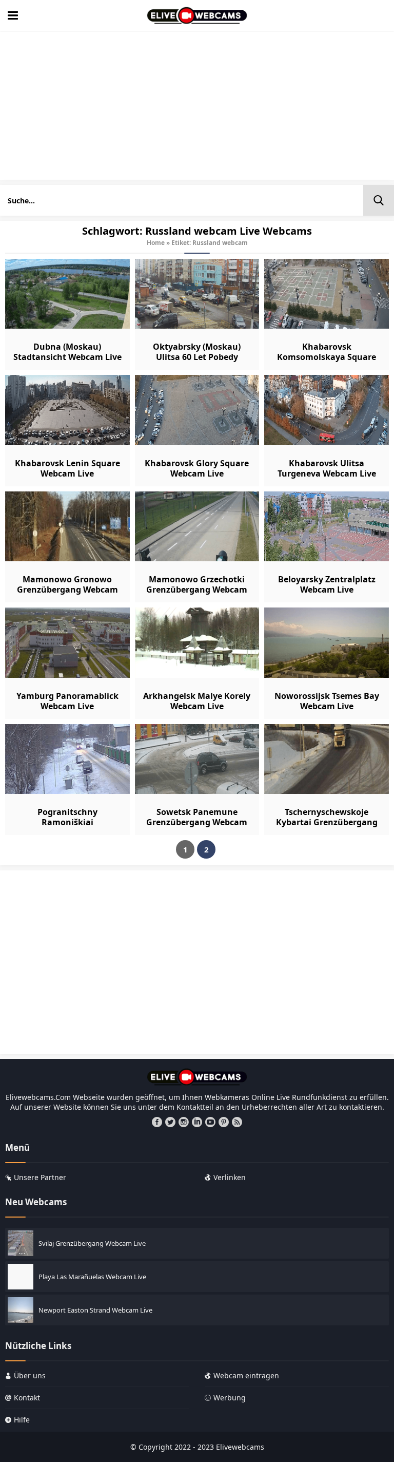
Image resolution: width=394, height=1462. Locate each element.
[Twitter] (170, 1122)
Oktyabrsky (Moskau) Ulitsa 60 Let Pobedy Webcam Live (197, 356)
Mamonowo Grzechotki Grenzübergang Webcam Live (196, 589)
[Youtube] (210, 1122)
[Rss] (237, 1122)
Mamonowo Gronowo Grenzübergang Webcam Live (67, 589)
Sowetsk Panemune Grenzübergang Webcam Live (196, 822)
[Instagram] (184, 1122)
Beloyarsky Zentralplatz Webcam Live (327, 584)
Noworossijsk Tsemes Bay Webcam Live (326, 701)
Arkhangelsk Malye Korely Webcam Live (196, 701)
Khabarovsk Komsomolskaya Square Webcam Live (326, 356)
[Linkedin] (197, 1122)
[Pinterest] (224, 1122)
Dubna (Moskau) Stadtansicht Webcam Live (67, 351)
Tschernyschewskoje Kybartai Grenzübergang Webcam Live (327, 822)
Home (156, 242)
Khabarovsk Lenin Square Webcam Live (67, 468)
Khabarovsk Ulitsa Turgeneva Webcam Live (327, 468)
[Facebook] (157, 1122)
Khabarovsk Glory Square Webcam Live (197, 468)
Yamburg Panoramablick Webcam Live (67, 701)
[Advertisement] (197, 108)
